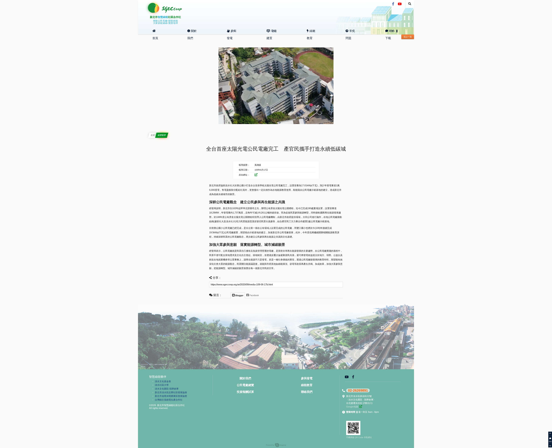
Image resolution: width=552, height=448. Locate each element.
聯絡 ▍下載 (391, 31)
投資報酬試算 (245, 391)
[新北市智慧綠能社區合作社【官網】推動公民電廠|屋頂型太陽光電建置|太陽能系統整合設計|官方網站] (168, 12)
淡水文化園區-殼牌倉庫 (167, 388)
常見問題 (350, 31)
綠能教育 (311, 31)
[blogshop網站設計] (274, 445)
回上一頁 (408, 37)
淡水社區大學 (162, 385)
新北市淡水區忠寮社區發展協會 (171, 392)
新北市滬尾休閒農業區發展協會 (171, 396)
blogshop (283, 445)
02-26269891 (358, 390)
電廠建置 (272, 31)
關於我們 (192, 31)
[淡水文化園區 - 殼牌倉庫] (360, 406)
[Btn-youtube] (400, 4)
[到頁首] (550, 434)
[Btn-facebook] (393, 4)
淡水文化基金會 (163, 381)
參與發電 (231, 31)
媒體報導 (161, 135)
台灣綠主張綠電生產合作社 (168, 400)
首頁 (155, 30)
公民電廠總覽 (245, 385)
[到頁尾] (550, 445)
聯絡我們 (307, 391)
